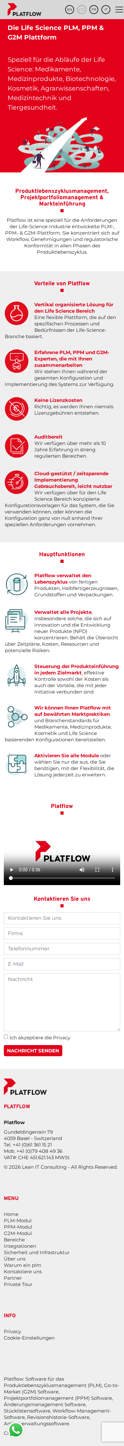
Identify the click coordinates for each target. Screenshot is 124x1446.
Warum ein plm (22, 1265)
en (69, 9)
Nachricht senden (33, 1051)
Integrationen (20, 1246)
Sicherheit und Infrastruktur (37, 1252)
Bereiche (14, 1240)
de (81, 9)
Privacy (61, 1038)
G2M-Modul (18, 1233)
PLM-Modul (17, 1220)
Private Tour (18, 1284)
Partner (13, 1278)
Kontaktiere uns (23, 1271)
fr (94, 9)
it (106, 9)
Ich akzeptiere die (40, 1038)
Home (11, 1214)
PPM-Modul (18, 1227)
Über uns (14, 1259)
